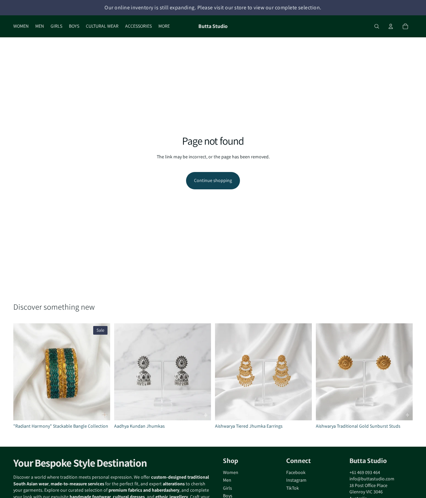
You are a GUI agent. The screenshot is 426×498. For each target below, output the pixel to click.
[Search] (376, 26)
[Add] (302, 410)
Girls (227, 488)
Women (230, 472)
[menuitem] (164, 26)
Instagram (296, 480)
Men (227, 480)
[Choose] (100, 410)
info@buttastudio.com (371, 479)
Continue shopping (213, 180)
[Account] (390, 26)
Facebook (296, 472)
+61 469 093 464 (364, 472)
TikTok (292, 488)
